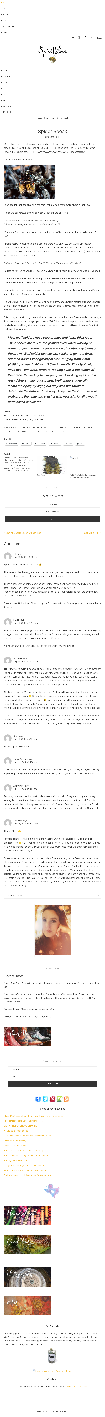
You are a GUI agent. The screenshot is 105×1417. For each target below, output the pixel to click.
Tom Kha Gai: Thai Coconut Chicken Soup (24, 1150)
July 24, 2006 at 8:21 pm (25, 789)
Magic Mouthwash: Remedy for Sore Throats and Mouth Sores (33, 1116)
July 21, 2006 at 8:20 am (25, 557)
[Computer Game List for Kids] (20, 464)
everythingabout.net (33, 419)
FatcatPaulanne (20, 759)
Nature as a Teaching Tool (16, 1130)
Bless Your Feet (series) (15, 1140)
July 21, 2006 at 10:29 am (25, 623)
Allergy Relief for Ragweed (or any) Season (24, 1165)
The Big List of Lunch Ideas (17, 1160)
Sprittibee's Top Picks (77, 1386)
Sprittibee (17, 658)
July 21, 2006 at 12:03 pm (25, 661)
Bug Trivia (41, 475)
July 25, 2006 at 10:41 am (25, 823)
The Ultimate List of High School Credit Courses (26, 1155)
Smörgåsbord (52, 137)
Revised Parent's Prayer (15, 1145)
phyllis (16, 620)
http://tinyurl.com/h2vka (63, 588)
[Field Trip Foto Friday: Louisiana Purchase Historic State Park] (85, 465)
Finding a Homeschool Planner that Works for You (27, 1175)
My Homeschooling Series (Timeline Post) (23, 1121)
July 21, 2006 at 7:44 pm (25, 739)
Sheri (15, 736)
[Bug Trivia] (52, 465)
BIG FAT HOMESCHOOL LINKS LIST (21, 1125)
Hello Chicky (62, 1412)
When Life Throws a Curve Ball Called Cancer (25, 1170)
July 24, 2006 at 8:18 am (25, 762)
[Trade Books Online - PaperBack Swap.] (52, 1371)
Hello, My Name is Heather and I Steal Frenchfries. (27, 1135)
